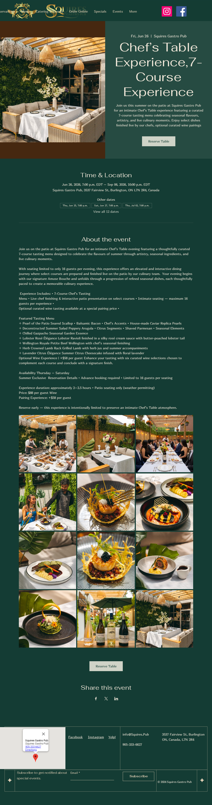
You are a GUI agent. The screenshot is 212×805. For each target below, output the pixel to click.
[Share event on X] (106, 698)
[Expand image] (47, 443)
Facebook (75, 737)
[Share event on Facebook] (96, 698)
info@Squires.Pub (136, 734)
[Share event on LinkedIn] (116, 698)
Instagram (96, 737)
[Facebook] (181, 11)
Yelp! (112, 737)
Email (74, 772)
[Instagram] (167, 11)
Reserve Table (158, 141)
